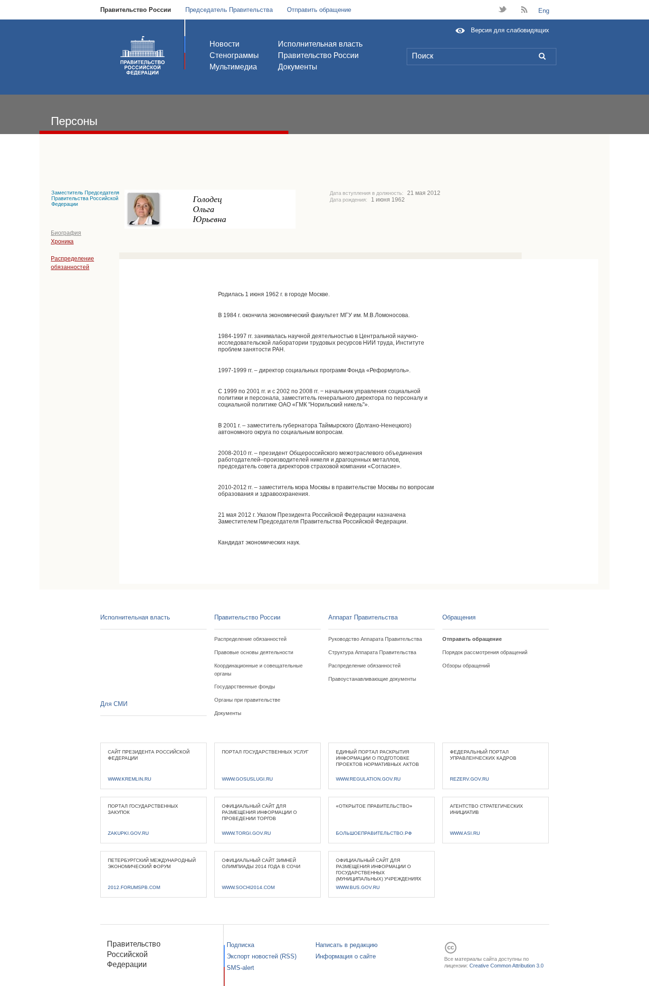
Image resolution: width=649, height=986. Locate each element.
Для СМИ (113, 703)
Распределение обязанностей (250, 639)
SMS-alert (240, 967)
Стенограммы (234, 55)
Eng (543, 10)
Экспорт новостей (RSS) (261, 956)
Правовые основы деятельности (253, 652)
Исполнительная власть (320, 44)
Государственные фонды (244, 686)
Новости (224, 44)
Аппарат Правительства (363, 617)
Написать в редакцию (346, 944)
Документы (297, 67)
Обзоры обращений (466, 665)
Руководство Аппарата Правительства (375, 639)
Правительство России (135, 9)
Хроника (62, 241)
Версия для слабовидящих (510, 30)
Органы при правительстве (247, 700)
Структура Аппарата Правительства (372, 652)
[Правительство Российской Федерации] (142, 55)
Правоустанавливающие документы (372, 679)
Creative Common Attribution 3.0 (506, 965)
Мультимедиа (233, 67)
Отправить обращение (319, 9)
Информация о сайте (345, 956)
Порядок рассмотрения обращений (484, 652)
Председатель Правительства (229, 9)
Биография (66, 233)
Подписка (240, 944)
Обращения (459, 617)
